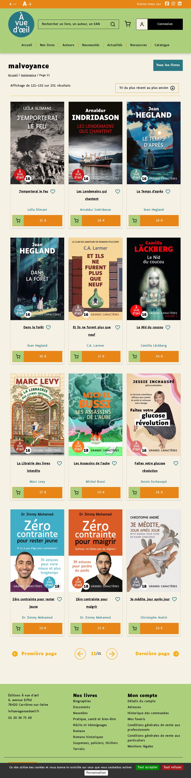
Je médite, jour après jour (150, 599)
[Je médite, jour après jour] (154, 550)
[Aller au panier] (128, 24)
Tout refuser (173, 767)
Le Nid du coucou (150, 327)
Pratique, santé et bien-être (94, 719)
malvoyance (28, 75)
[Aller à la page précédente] (80, 653)
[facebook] (167, 3)
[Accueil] (21, 24)
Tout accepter (148, 767)
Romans (79, 731)
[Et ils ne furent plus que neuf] (95, 278)
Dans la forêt (34, 327)
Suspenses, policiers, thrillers (95, 743)
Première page (39, 654)
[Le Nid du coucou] (154, 278)
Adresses (134, 707)
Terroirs (79, 749)
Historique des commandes (148, 713)
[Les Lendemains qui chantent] (95, 143)
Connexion (165, 24)
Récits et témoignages (90, 725)
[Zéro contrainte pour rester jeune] (37, 550)
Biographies (82, 701)
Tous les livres (168, 65)
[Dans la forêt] (37, 278)
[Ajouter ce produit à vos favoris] (53, 191)
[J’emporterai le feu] (37, 143)
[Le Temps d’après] (154, 143)
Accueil (13, 75)
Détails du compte (142, 701)
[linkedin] (179, 3)
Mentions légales (140, 746)
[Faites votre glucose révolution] (154, 414)
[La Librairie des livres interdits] (37, 414)
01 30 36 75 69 (20, 718)
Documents (81, 707)
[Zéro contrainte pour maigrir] (95, 550)
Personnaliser (96, 772)
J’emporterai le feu (33, 191)
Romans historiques (88, 737)
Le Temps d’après (150, 191)
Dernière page (152, 654)
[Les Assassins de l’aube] (95, 414)
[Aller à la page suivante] (112, 653)
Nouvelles (80, 713)
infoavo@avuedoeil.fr (23, 711)
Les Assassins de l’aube (92, 463)
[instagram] (173, 3)
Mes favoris (136, 719)
